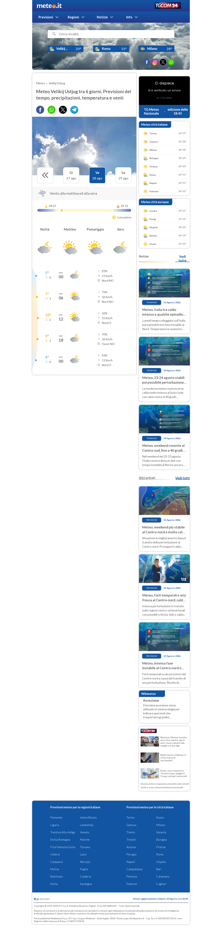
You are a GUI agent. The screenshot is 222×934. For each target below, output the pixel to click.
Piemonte (56, 817)
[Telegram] (74, 110)
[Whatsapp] (51, 110)
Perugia (131, 854)
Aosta (160, 817)
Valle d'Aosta (88, 817)
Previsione (151, 520)
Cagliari (161, 884)
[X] (163, 62)
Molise (54, 869)
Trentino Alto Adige (62, 832)
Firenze (161, 847)
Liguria (54, 825)
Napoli (130, 862)
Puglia (84, 869)
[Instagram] (155, 62)
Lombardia (86, 825)
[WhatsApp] (171, 62)
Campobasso (134, 869)
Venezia (161, 832)
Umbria (55, 854)
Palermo (131, 884)
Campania (56, 862)
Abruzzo (85, 862)
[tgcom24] (168, 5)
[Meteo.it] (49, 6)
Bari (159, 869)
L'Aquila (161, 862)
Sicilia (54, 884)
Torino (130, 817)
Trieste (131, 839)
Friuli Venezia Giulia (62, 847)
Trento (130, 832)
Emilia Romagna (60, 839)
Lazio (83, 854)
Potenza (131, 876)
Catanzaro (162, 876)
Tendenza (152, 302)
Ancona (131, 847)
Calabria (85, 876)
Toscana (85, 847)
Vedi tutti (182, 478)
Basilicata (56, 876)
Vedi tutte (182, 258)
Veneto (84, 832)
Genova (131, 825)
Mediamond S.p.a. (59, 918)
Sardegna (86, 884)
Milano (160, 825)
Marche (85, 839)
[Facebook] (147, 62)
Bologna (161, 839)
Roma (159, 854)
